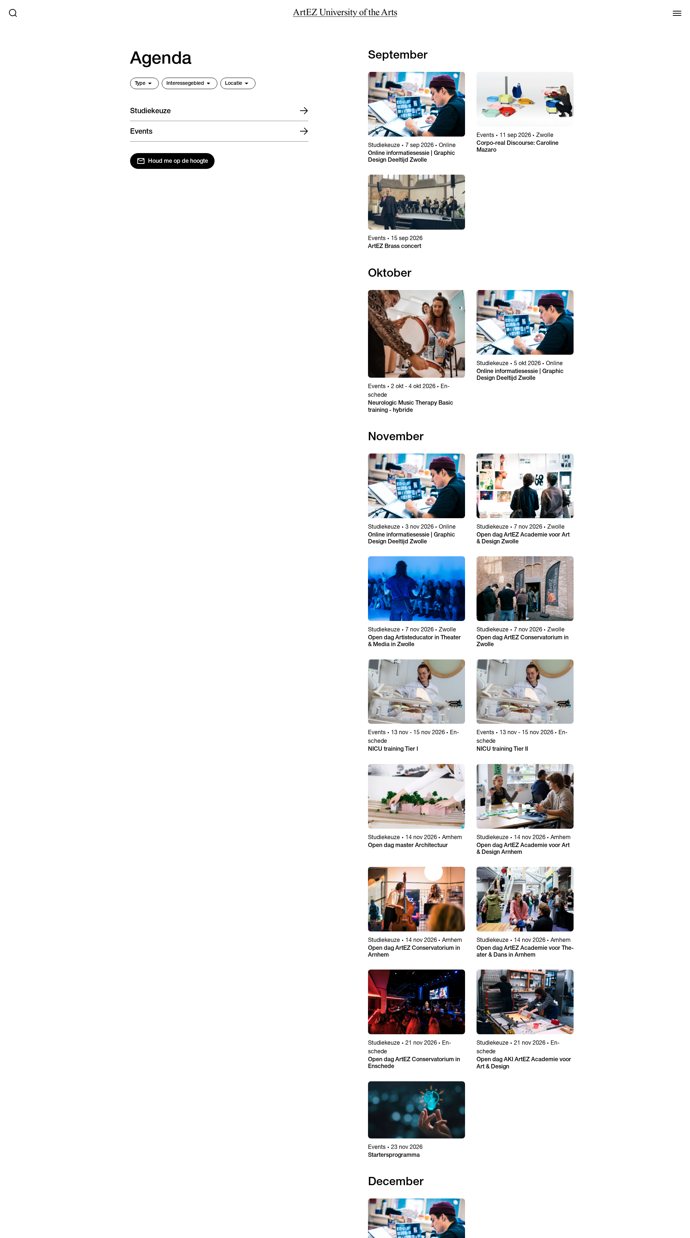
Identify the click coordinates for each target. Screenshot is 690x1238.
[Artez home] (345, 13)
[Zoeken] (13, 13)
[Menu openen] (677, 13)
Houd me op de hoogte (178, 161)
